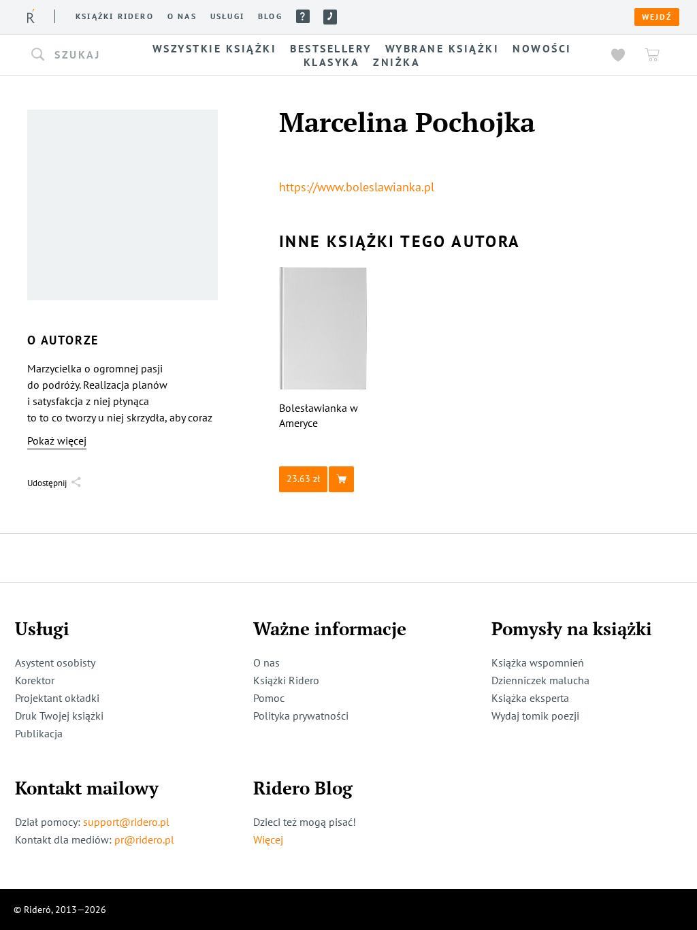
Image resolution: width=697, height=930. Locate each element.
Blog (270, 16)
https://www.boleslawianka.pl (356, 187)
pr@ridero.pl (144, 839)
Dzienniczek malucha (540, 680)
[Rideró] (31, 16)
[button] (75, 55)
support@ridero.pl (126, 822)
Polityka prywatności (300, 715)
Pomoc (303, 16)
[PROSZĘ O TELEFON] (330, 17)
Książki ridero (115, 16)
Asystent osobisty (55, 662)
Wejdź (657, 17)
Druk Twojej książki (59, 715)
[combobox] (75, 55)
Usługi (227, 16)
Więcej (268, 839)
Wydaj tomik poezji (535, 715)
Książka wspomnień (537, 662)
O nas (182, 16)
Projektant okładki (57, 698)
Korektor (34, 680)
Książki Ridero (286, 680)
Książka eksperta (530, 698)
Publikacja (39, 733)
